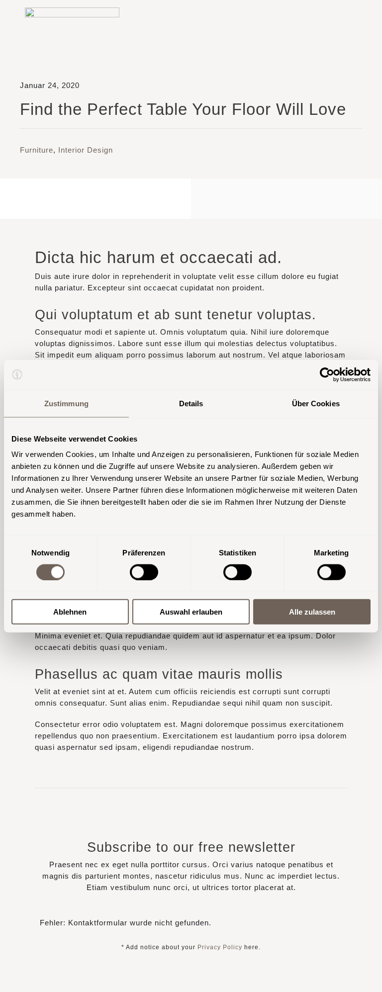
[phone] (321, 33)
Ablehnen (70, 612)
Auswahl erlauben (191, 612)
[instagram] (286, 33)
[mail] (303, 33)
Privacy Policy (219, 947)
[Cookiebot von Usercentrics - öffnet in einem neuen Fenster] (327, 374)
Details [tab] (191, 403)
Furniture (36, 150)
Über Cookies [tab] (316, 403)
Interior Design (85, 150)
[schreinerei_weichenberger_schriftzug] (72, 11)
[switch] (144, 572)
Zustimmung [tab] (66, 403)
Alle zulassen (312, 612)
